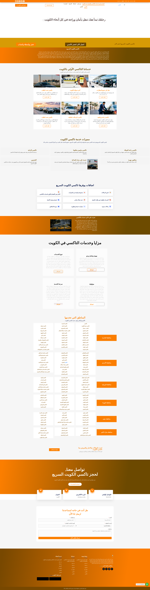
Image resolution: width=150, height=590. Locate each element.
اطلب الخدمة (103, 97)
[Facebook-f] (24, 1)
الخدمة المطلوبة (108, 523)
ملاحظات (110, 529)
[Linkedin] (18, 1)
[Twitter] (22, 1)
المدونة (70, 3)
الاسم (110, 517)
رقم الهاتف (72, 517)
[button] (75, 44)
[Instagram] (20, 1)
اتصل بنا (65, 3)
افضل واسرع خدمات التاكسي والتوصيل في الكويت (93, 3)
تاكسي (85, 6)
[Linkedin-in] (103, 569)
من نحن (79, 3)
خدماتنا (74, 3)
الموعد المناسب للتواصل (70, 523)
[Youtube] (16, 1)
